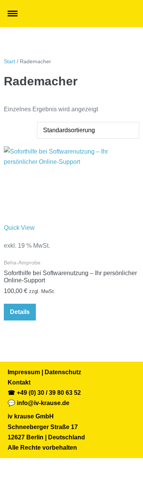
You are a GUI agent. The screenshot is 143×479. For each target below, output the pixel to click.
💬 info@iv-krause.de (38, 403)
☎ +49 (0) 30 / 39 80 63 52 (44, 392)
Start (9, 61)
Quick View (19, 227)
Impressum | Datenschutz (44, 372)
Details (20, 312)
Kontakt (19, 382)
